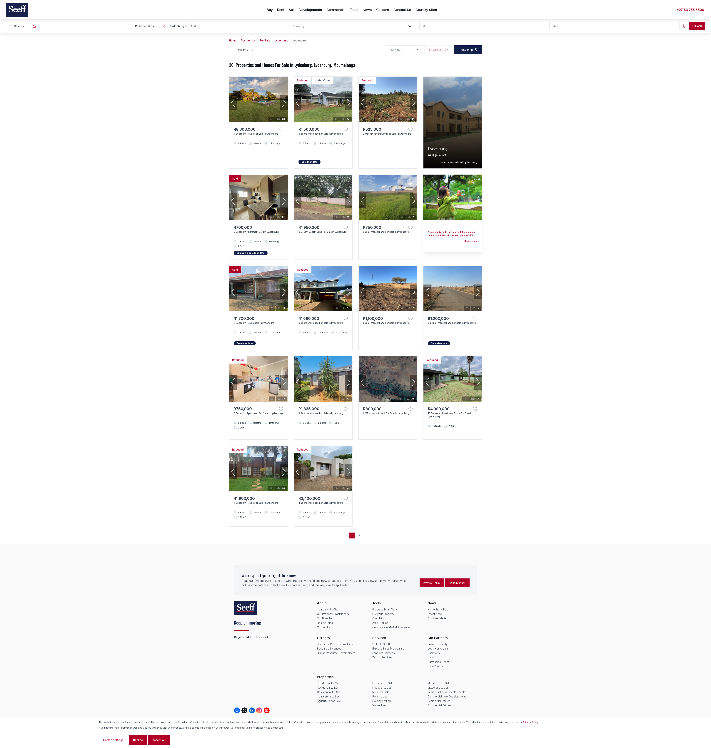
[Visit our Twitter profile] (244, 710)
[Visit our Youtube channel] (267, 710)
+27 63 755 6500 (690, 10)
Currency (298, 26)
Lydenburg (281, 40)
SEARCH (697, 26)
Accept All (159, 740)
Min (425, 26)
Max (555, 26)
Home (232, 40)
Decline (138, 740)
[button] (186, 26)
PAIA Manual (457, 582)
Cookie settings (113, 740)
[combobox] (211, 26)
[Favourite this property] (281, 129)
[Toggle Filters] (683, 26)
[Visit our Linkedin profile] (252, 710)
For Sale (265, 40)
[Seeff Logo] (17, 10)
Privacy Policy (431, 582)
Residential (248, 40)
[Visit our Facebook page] (237, 710)
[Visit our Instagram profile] (259, 710)
